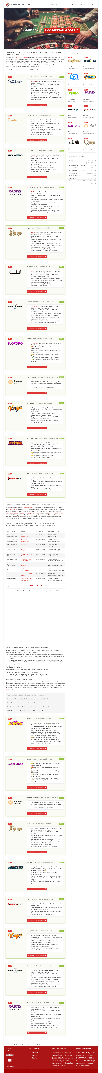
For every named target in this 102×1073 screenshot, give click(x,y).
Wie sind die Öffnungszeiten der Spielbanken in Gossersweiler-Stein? (27, 699)
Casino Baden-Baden (12, 513)
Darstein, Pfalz (80, 173)
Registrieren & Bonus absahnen (36, 105)
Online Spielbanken (85, 5)
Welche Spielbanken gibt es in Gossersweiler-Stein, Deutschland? (26, 695)
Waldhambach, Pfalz (78, 181)
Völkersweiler (77, 163)
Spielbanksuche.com (22, 57)
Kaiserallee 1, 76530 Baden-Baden (26, 559)
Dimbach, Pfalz (80, 168)
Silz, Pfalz (80, 160)
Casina (33, 120)
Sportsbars (35, 1052)
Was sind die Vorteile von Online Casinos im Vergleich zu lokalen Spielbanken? (30, 707)
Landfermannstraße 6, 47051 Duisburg (26, 569)
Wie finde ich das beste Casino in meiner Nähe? (21, 703)
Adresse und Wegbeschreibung (25, 535)
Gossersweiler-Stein (45, 77)
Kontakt (8, 689)
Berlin (7, 515)
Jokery (33, 271)
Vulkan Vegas (13, 509)
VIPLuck (33, 81)
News (93, 5)
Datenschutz (86, 1071)
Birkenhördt (80, 178)
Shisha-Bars (35, 1054)
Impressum (93, 1071)
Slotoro (35, 343)
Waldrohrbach (78, 170)
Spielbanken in (9, 1045)
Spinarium (34, 306)
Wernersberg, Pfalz (82, 175)
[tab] (35, 695)
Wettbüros (35, 1058)
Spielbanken (73, 5)
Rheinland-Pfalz (26, 1045)
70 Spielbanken (27, 507)
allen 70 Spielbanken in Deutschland (38, 586)
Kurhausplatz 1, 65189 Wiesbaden (26, 574)
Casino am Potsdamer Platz (55, 513)
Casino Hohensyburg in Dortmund (31, 513)
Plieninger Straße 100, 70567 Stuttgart (26, 579)
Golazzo (33, 155)
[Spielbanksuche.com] (17, 4)
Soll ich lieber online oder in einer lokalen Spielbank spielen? (25, 711)
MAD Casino (35, 192)
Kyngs (33, 232)
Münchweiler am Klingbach (82, 165)
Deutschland (17, 1045)
